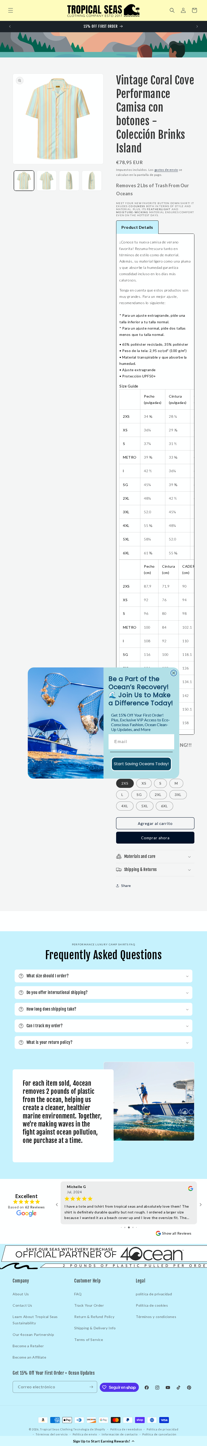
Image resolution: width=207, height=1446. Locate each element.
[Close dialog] (174, 673)
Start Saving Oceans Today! (141, 764)
